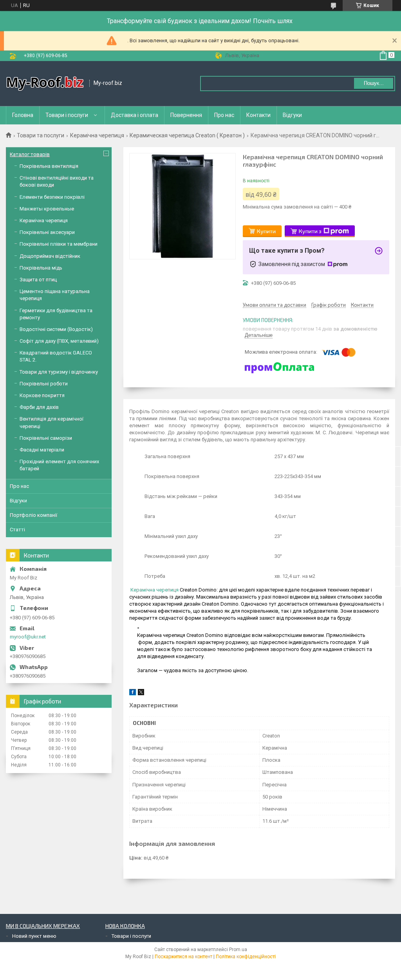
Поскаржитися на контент (183, 956)
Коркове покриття (42, 395)
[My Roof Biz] (45, 83)
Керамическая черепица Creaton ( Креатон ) (187, 135)
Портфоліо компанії (33, 515)
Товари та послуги (40, 135)
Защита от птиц (38, 279)
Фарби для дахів (39, 407)
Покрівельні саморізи (46, 438)
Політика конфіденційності (246, 956)
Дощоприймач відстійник (50, 256)
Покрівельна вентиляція (49, 166)
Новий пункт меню (34, 936)
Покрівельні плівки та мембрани (59, 244)
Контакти (258, 115)
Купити (266, 231)
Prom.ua (238, 949)
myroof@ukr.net (28, 637)
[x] (141, 693)
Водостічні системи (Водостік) (56, 329)
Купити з (310, 231)
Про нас (224, 115)
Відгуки (292, 115)
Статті (17, 529)
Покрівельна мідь (41, 268)
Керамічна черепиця (97, 135)
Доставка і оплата (134, 115)
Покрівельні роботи (44, 384)
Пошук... (374, 83)
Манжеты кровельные (47, 209)
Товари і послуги (66, 115)
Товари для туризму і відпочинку (59, 372)
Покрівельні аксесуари (47, 232)
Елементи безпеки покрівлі (52, 197)
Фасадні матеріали (42, 450)
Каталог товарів (30, 154)
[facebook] (132, 693)
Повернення (186, 115)
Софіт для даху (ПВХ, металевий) (59, 341)
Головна (22, 115)
